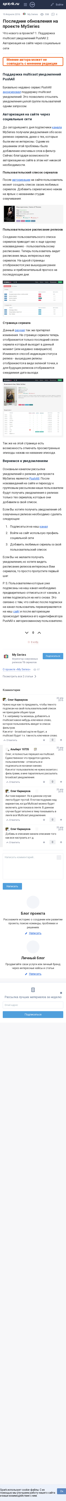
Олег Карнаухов (18, 699)
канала (57, 127)
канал (44, 526)
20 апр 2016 (59, 699)
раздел (20, 330)
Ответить (11, 740)
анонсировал (12, 92)
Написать (35, 933)
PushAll (34, 478)
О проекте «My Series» (16, 669)
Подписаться (53, 656)
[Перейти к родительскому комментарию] (33, 749)
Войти (59, 4)
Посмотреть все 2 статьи (18, 676)
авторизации (21, 180)
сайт (16, 611)
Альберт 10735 (19, 749)
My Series (19, 654)
